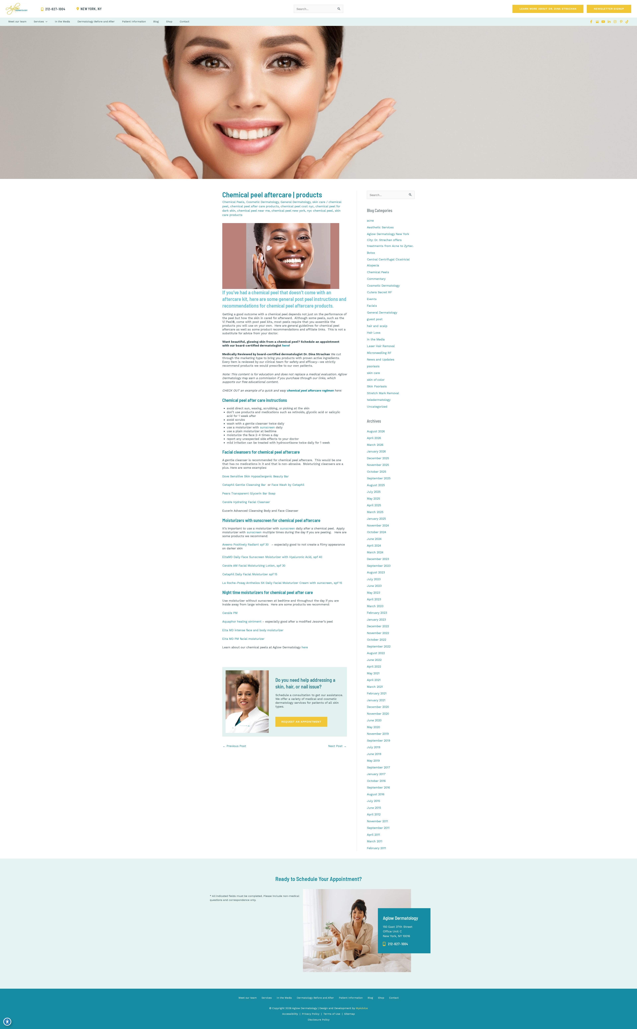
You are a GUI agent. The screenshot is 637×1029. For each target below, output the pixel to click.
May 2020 (373, 727)
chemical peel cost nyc (297, 206)
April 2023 (374, 599)
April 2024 (374, 545)
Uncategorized (377, 406)
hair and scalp (377, 326)
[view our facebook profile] (591, 22)
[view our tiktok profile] (627, 22)
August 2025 (376, 485)
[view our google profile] (597, 22)
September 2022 (378, 646)
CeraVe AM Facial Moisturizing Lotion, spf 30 (253, 565)
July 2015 (373, 801)
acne (370, 220)
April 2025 (374, 505)
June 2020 (374, 720)
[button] (547, 9)
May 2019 (373, 760)
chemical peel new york (288, 210)
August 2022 (376, 653)
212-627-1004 (398, 944)
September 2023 (378, 565)
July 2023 (374, 579)
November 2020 (378, 713)
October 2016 (376, 781)
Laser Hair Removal (381, 346)
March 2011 (374, 841)
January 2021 (376, 700)
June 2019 (374, 754)
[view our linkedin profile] (609, 22)
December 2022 (378, 626)
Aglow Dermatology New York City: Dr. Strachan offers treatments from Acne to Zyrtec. (390, 240)
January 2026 (376, 451)
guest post (375, 319)
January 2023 (376, 619)
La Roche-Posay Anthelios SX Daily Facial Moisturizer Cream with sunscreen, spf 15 (282, 583)
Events (372, 299)
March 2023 (375, 606)
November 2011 (377, 821)
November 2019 (378, 733)
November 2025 (378, 465)
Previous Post (234, 746)
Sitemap (349, 1013)
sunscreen (267, 427)
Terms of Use (331, 1013)
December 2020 (378, 707)
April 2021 (374, 680)
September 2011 (378, 828)
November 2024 (378, 525)
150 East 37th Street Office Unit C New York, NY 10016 (397, 931)
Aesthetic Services (380, 227)
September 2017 (378, 767)
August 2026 (376, 431)
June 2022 (374, 660)
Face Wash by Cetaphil (288, 484)
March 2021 (375, 686)
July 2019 (373, 747)
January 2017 (376, 774)
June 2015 (374, 807)
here (285, 345)
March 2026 (375, 444)
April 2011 (373, 834)
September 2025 (378, 478)
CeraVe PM (230, 613)
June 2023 (374, 586)
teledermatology (378, 399)
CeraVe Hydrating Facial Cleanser (246, 502)
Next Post (337, 746)
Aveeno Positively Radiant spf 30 (245, 544)
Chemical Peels (233, 202)
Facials (372, 305)
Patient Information (351, 997)
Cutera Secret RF (379, 292)
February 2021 (377, 693)
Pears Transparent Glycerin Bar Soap (248, 493)
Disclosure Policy (318, 1019)
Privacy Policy (310, 1013)
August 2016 (375, 794)
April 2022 (374, 666)
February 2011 (376, 848)
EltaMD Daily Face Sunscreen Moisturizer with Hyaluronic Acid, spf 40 (272, 557)
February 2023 (377, 612)
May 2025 (373, 498)
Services (267, 997)
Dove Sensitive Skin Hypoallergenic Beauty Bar (255, 476)
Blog (370, 997)
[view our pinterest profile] (621, 22)
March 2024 (375, 552)
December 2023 (378, 559)
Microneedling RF (379, 353)
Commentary (376, 278)
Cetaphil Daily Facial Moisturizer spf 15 (249, 574)
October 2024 (376, 532)
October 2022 (376, 639)
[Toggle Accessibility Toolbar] (7, 1022)
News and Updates (380, 359)
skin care (318, 202)
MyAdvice (361, 1008)
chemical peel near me (253, 210)
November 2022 (378, 633)
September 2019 (378, 740)
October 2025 (376, 471)
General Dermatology (296, 202)
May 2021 (373, 673)
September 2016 (378, 787)
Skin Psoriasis (377, 386)
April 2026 (374, 438)
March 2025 (375, 512)
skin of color (376, 379)
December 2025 (378, 458)
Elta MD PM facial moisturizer (243, 638)
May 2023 (373, 592)
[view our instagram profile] (615, 22)
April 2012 (374, 814)
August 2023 (376, 572)
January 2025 (376, 518)
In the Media (376, 339)
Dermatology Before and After (315, 997)
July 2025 (374, 491)
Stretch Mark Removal (383, 393)
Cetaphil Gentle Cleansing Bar (244, 484)
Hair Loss (373, 332)
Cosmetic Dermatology (262, 202)
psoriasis (373, 366)
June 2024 (374, 539)
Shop (381, 997)
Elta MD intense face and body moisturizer (252, 630)
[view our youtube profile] (603, 22)
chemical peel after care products (254, 206)
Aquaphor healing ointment (241, 621)
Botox (371, 252)
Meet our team (248, 997)
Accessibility (290, 1013)
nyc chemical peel (320, 210)
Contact (394, 997)
